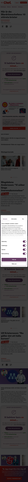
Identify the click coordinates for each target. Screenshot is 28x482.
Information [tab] (14, 219)
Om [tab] (23, 219)
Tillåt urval (14, 263)
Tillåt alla (14, 259)
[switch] (25, 246)
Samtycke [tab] (5, 219)
